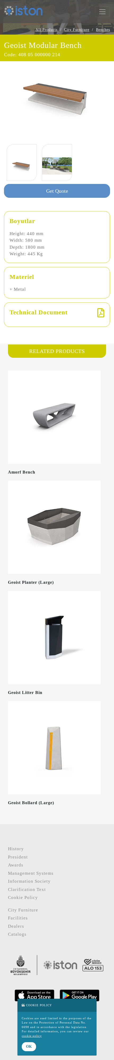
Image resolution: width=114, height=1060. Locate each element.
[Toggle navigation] (102, 11)
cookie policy (32, 1035)
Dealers (16, 926)
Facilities (18, 918)
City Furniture (76, 30)
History (16, 848)
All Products (47, 30)
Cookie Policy (23, 897)
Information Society (29, 881)
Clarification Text (27, 889)
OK (29, 1047)
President (18, 857)
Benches (103, 30)
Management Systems (31, 873)
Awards (15, 865)
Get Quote (57, 191)
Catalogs (17, 934)
